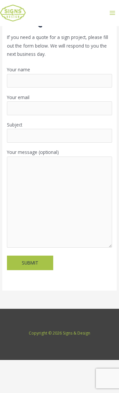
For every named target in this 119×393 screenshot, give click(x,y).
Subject (14, 125)
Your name (18, 69)
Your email (18, 97)
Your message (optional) (33, 152)
